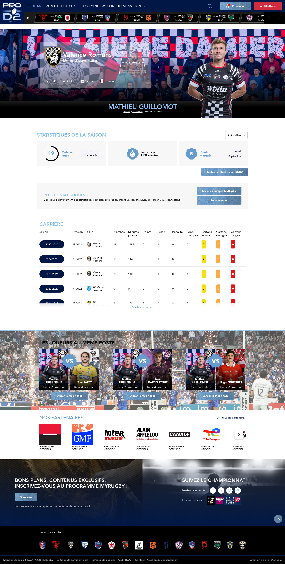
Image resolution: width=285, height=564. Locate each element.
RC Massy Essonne (98, 289)
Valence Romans (87, 54)
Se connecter (219, 200)
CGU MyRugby (44, 560)
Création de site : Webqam (266, 559)
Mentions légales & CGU (18, 560)
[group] (55, 18)
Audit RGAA (125, 560)
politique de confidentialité (74, 506)
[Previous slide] (269, 18)
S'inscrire (26, 497)
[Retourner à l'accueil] (12, 12)
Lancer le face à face (69, 396)
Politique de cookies (103, 560)
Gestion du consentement (162, 559)
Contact (140, 560)
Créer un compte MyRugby (219, 191)
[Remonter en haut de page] (278, 519)
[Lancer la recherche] (210, 6)
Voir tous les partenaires (231, 417)
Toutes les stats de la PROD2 (225, 172)
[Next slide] (279, 18)
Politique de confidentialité (72, 560)
